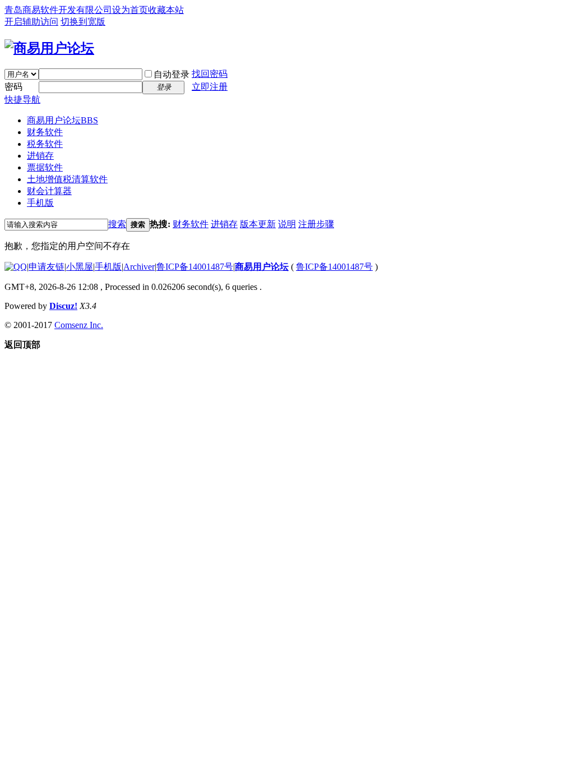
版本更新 (258, 224)
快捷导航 (22, 99)
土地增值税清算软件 (67, 179)
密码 (13, 86)
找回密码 (210, 74)
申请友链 (46, 266)
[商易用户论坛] (49, 48)
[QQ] (15, 266)
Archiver (139, 266)
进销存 (40, 155)
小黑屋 (79, 266)
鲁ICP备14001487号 (194, 266)
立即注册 (210, 86)
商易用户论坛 (62, 120)
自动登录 (171, 74)
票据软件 (45, 167)
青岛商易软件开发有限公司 (58, 10)
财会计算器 (49, 191)
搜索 (117, 224)
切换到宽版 (83, 21)
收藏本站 (166, 10)
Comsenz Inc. (78, 325)
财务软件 (45, 132)
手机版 (40, 202)
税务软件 (45, 144)
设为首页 (130, 10)
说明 (287, 224)
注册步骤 (316, 224)
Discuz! (63, 306)
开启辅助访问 (31, 21)
